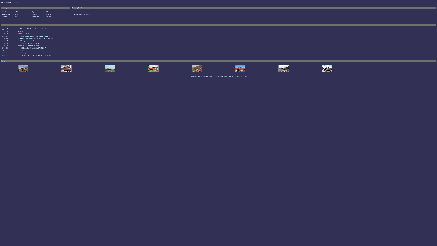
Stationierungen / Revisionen (81, 14)
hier (241, 76)
